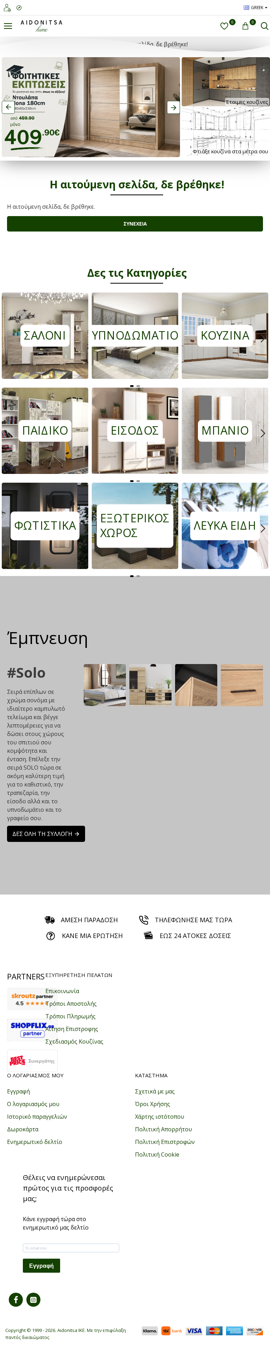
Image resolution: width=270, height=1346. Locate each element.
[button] (7, 338)
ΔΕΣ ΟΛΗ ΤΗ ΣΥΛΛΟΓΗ (42, 834)
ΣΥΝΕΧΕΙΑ (135, 223)
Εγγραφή (41, 1266)
